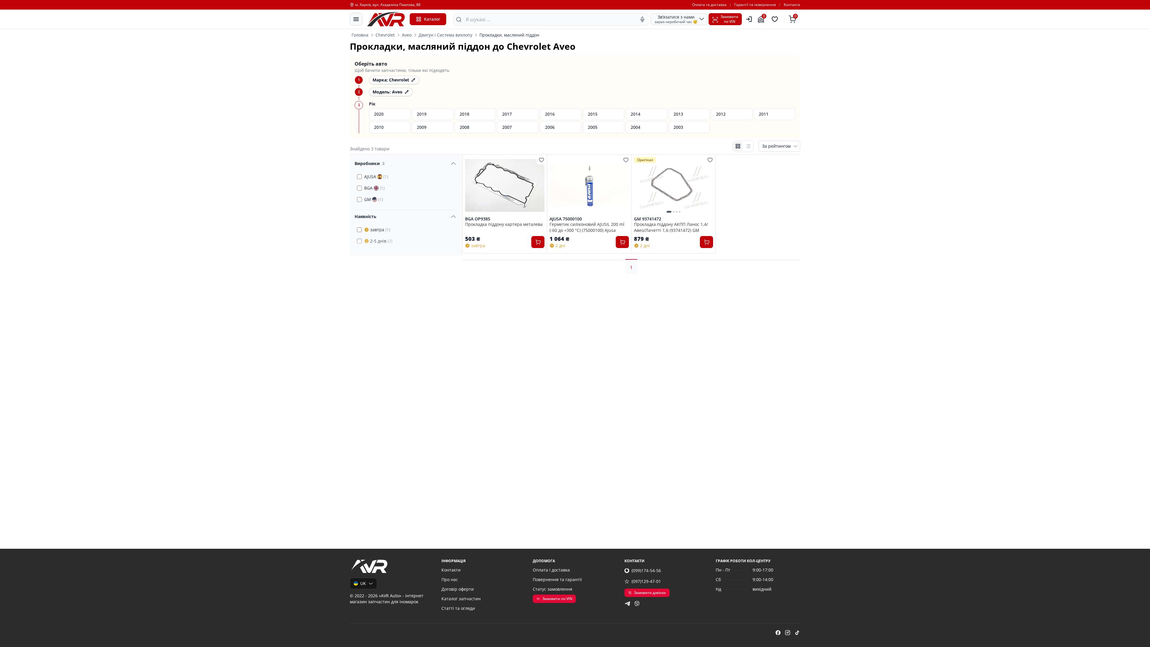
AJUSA (376, 176)
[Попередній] (640, 185)
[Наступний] (707, 185)
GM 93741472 (647, 219)
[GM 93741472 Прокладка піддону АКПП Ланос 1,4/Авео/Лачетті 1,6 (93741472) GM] (673, 185)
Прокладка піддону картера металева (504, 224)
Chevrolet (385, 35)
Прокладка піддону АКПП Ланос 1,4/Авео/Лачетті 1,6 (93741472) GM (671, 227)
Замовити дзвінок (650, 592)
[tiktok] (797, 633)
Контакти (792, 4)
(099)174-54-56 (646, 570)
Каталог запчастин (461, 598)
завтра (380, 229)
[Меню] (356, 19)
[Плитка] (738, 146)
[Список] (748, 146)
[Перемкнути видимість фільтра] (453, 163)
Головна (360, 35)
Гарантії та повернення (755, 4)
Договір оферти (457, 589)
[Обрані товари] (776, 19)
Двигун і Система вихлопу (445, 35)
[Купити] (537, 242)
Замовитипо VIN (729, 19)
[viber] (637, 604)
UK (363, 583)
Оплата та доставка (709, 4)
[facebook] (778, 633)
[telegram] (627, 604)
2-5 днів (381, 241)
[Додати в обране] (541, 160)
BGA (374, 188)
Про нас (449, 579)
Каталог (432, 19)
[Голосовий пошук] (642, 19)
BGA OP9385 (477, 219)
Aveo (406, 35)
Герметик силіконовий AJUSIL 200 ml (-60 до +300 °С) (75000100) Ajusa (587, 227)
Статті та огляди (458, 608)
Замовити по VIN (557, 598)
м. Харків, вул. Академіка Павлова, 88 (387, 4)
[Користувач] (749, 19)
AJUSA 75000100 (566, 219)
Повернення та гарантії (557, 579)
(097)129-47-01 (646, 581)
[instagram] (788, 633)
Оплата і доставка (551, 570)
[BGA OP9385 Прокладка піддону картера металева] (504, 185)
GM (373, 199)
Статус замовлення (552, 589)
